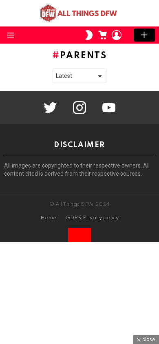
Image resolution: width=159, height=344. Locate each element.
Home (48, 218)
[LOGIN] (116, 35)
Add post (144, 35)
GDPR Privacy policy (92, 218)
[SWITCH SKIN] (89, 35)
